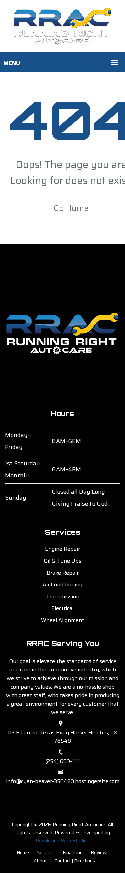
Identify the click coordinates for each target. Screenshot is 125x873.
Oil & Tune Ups (62, 561)
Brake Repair (63, 573)
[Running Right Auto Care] (63, 25)
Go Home (71, 208)
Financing (73, 852)
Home (23, 852)
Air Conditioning (62, 584)
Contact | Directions (75, 860)
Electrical (62, 608)
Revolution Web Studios (62, 841)
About (40, 860)
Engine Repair (62, 549)
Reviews (100, 852)
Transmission (62, 596)
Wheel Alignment (62, 620)
